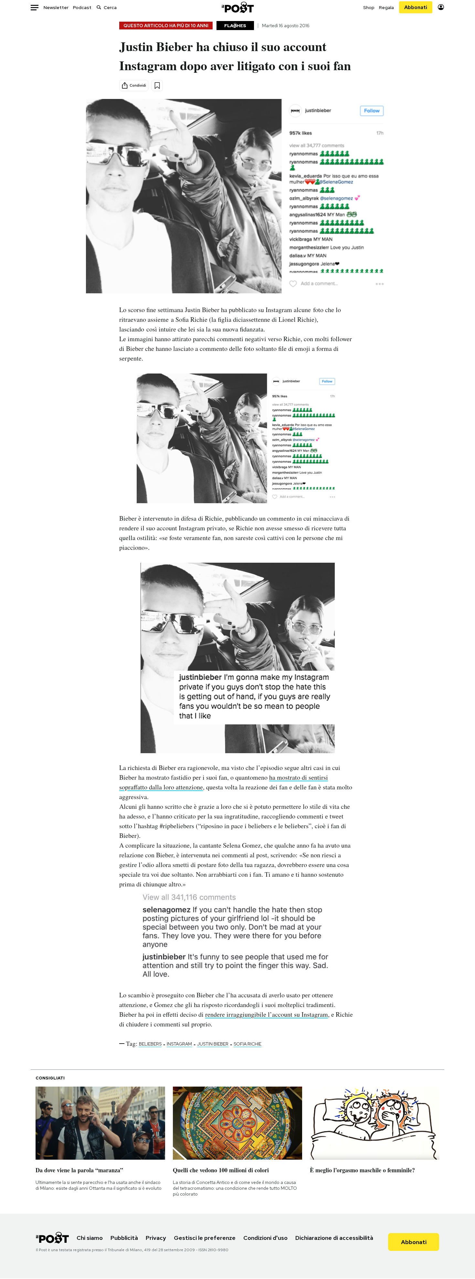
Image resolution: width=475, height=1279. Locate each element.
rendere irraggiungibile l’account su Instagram (266, 1014)
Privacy (156, 1237)
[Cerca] (99, 7)
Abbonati (415, 7)
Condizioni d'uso (265, 1237)
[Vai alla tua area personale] (441, 7)
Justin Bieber (212, 1044)
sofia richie (247, 1044)
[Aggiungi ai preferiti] (157, 85)
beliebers (150, 1044)
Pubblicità (124, 1237)
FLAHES (235, 25)
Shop (369, 7)
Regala (386, 7)
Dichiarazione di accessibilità (334, 1237)
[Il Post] (237, 7)
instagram (179, 1044)
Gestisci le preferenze (205, 1237)
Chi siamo (90, 1237)
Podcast (82, 7)
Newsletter (56, 7)
